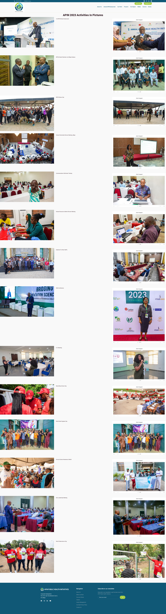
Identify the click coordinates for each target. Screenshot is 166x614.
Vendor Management (81, 602)
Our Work (119, 6)
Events (149, 6)
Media (139, 6)
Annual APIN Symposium (109, 6)
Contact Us (147, 3)
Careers (145, 6)
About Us (99, 6)
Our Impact (133, 6)
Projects (126, 6)
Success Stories (80, 597)
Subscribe (138, 3)
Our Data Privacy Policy (81, 604)
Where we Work (80, 594)
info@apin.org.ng (27, 1)
